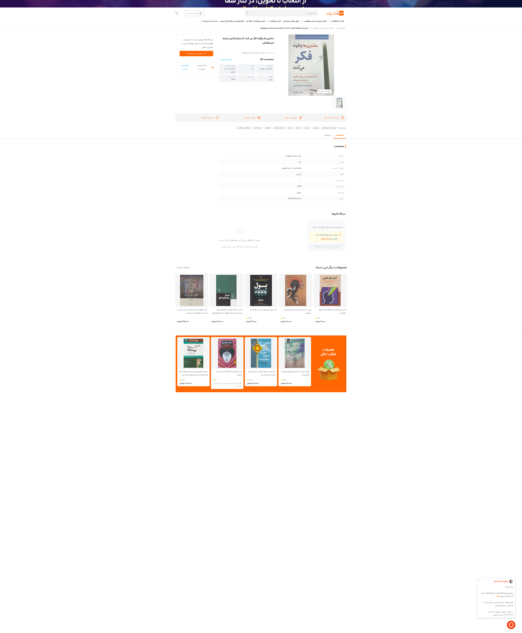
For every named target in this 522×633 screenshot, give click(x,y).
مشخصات (340, 135)
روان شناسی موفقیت (329, 128)
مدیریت (306, 128)
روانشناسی (257, 128)
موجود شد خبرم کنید (195, 53)
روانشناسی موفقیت (243, 128)
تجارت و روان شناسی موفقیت (253, 52)
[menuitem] (336, 21)
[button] (178, 293)
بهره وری (315, 128)
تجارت (290, 128)
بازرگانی (298, 128)
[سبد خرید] (176, 13)
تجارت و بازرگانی (279, 128)
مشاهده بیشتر (183, 267)
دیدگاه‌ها (327, 135)
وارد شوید (325, 238)
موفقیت (267, 128)
